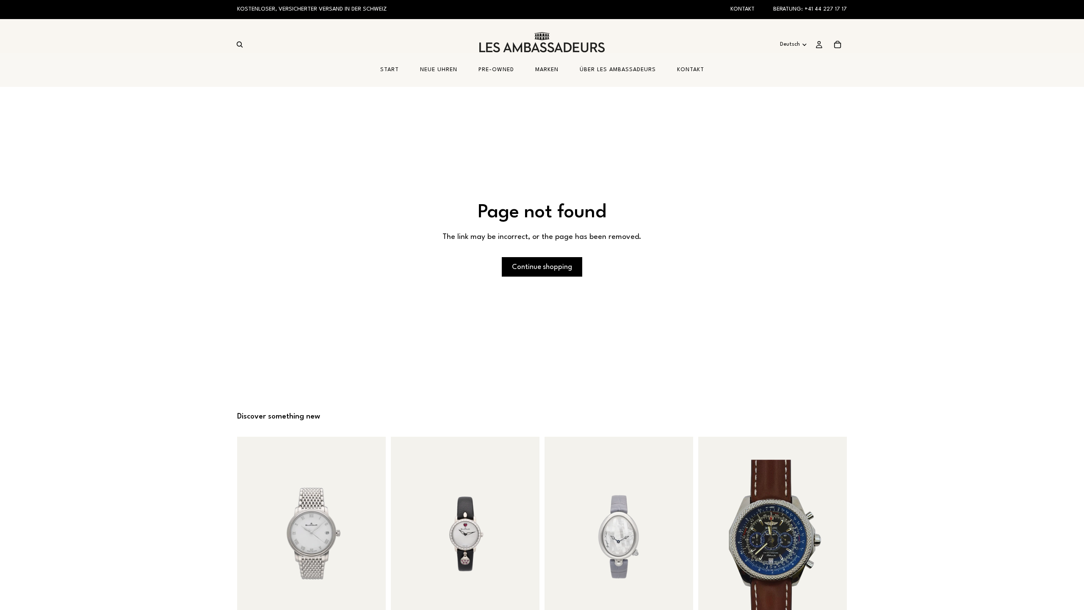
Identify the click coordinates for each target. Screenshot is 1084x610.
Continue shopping (542, 267)
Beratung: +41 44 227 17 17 (810, 9)
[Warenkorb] (837, 44)
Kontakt (742, 9)
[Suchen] (239, 44)
